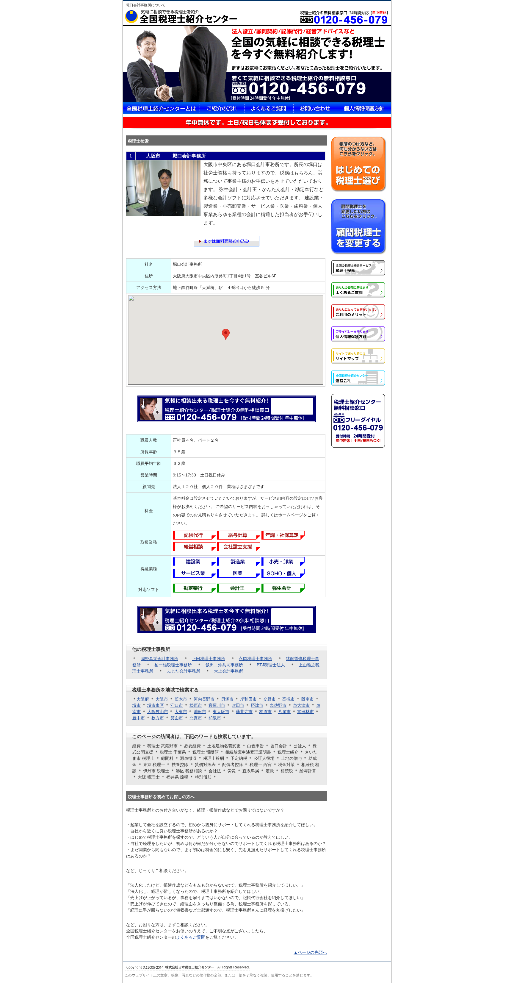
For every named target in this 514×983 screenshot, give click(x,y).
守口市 (176, 705)
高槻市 (288, 699)
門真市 (195, 717)
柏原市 (265, 711)
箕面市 (176, 717)
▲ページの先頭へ (310, 952)
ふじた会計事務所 (183, 671)
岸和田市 (248, 699)
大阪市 (162, 699)
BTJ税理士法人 (271, 664)
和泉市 (215, 717)
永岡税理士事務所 (255, 658)
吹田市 (238, 705)
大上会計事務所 (228, 671)
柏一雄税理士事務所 (173, 664)
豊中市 (138, 717)
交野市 (269, 699)
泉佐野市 (278, 705)
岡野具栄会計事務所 (159, 658)
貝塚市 (227, 699)
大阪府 (143, 699)
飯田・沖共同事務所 (224, 664)
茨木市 (181, 699)
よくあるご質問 (190, 937)
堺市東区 (155, 705)
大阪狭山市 (157, 711)
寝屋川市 (217, 705)
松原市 (195, 705)
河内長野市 (204, 699)
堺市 (136, 705)
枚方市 (157, 717)
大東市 (181, 711)
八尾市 (284, 711)
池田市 (200, 711)
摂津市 (257, 705)
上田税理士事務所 (208, 658)
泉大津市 (301, 705)
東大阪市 (221, 711)
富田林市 (305, 711)
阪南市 (307, 699)
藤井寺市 (244, 711)
